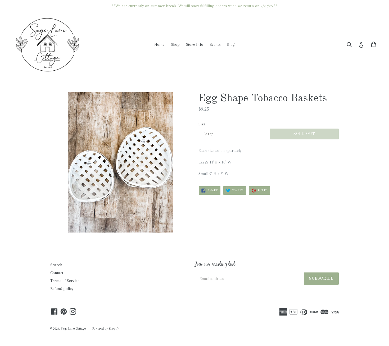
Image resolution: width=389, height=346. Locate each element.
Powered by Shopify (105, 328)
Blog (231, 44)
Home (159, 44)
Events (215, 44)
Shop (175, 44)
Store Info (194, 44)
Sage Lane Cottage (73, 328)
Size (201, 124)
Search (56, 264)
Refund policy (62, 288)
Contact (56, 272)
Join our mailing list (215, 265)
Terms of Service (64, 280)
